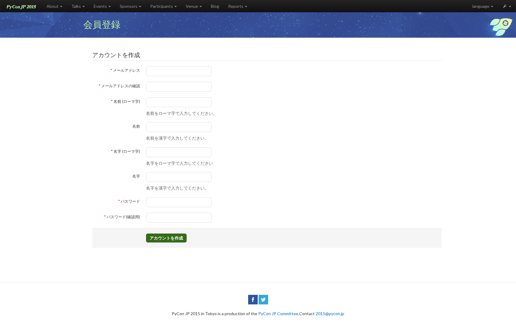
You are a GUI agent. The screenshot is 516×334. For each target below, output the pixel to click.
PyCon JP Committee (278, 313)
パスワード (130, 201)
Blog (215, 6)
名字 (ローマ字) (126, 151)
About (53, 6)
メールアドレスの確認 (120, 85)
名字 (136, 176)
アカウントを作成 (166, 237)
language (481, 6)
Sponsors (129, 6)
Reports (236, 6)
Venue (192, 6)
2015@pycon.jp (330, 313)
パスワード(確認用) (123, 216)
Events (101, 6)
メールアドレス (126, 70)
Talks (76, 6)
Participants (162, 6)
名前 (136, 126)
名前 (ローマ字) (126, 101)
